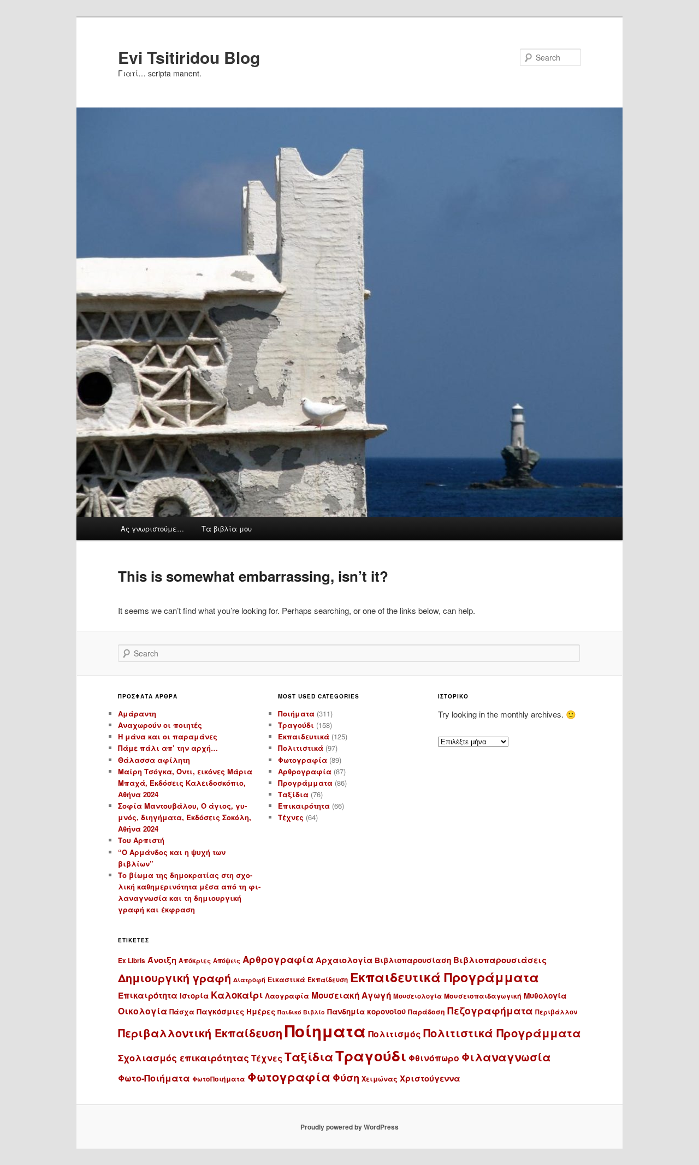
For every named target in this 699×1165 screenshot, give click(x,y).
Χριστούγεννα (430, 1078)
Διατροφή (249, 979)
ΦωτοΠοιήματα (218, 1079)
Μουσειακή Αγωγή (351, 995)
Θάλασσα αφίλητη (154, 760)
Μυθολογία (545, 995)
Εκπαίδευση (327, 979)
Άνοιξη (161, 960)
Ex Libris (131, 960)
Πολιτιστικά (300, 748)
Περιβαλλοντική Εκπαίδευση (200, 1033)
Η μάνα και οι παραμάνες (167, 736)
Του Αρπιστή (141, 840)
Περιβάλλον (556, 1012)
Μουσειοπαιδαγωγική (483, 996)
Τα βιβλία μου (227, 528)
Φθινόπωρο (433, 1058)
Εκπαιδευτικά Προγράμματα (444, 977)
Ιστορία (194, 995)
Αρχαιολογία (344, 960)
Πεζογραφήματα (490, 1010)
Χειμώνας (380, 1079)
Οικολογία (142, 1011)
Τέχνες (291, 817)
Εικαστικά (286, 979)
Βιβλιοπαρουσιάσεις (500, 960)
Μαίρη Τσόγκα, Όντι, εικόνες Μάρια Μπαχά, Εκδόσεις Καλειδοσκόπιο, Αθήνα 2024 (185, 782)
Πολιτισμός (394, 1033)
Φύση (346, 1077)
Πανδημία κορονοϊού (366, 1011)
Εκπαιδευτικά (303, 736)
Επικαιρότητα (304, 805)
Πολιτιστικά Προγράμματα (502, 1033)
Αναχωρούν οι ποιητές (160, 725)
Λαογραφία (287, 996)
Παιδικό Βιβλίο (301, 1012)
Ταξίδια (293, 794)
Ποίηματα (325, 1030)
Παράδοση (426, 1012)
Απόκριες (195, 960)
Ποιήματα (296, 713)
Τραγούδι (296, 725)
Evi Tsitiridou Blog (189, 57)
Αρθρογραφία (304, 771)
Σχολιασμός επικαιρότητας (183, 1057)
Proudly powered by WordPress (349, 1127)
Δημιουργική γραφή (174, 977)
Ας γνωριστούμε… (152, 528)
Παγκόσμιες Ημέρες (236, 1011)
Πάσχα (181, 1012)
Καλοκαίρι (237, 994)
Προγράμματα (305, 783)
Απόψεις (226, 960)
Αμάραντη (137, 713)
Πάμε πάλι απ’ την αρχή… (168, 748)
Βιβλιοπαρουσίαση (413, 960)
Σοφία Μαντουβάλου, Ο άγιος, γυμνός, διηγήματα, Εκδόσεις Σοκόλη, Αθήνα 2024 (184, 817)
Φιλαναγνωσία (506, 1057)
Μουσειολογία (417, 996)
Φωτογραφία (302, 760)
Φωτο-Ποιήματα (154, 1078)
